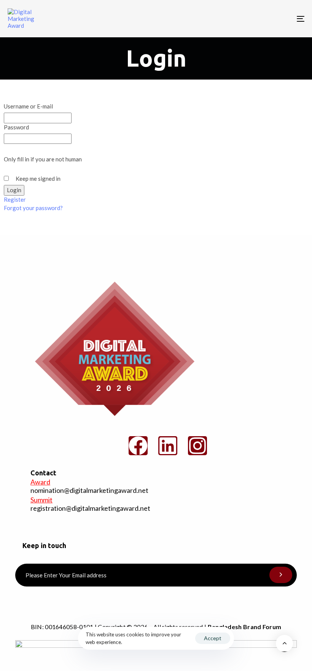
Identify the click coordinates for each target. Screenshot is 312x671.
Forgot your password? (33, 207)
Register (15, 199)
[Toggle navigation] (254, 18)
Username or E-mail (28, 106)
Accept (212, 638)
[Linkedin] (167, 445)
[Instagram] (197, 445)
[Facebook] (138, 445)
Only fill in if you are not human (43, 159)
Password (16, 127)
